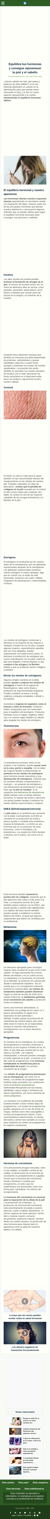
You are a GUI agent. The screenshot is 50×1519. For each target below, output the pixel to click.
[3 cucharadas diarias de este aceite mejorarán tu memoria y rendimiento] (16, 1460)
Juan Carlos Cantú (35, 76)
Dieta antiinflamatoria (34, 1489)
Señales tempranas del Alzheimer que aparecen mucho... (31, 1431)
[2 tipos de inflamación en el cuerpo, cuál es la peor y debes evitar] (16, 1441)
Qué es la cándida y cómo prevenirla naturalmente (30, 1451)
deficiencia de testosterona (31, 792)
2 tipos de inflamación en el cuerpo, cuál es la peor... (32, 1440)
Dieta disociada (13, 1489)
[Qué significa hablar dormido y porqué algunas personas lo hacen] (16, 1470)
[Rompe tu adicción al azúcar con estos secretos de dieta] (16, 1421)
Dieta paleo (23, 1483)
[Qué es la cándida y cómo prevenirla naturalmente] (16, 1451)
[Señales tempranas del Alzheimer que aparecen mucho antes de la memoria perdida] (16, 1431)
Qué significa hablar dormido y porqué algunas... (30, 1469)
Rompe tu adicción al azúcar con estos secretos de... (31, 1420)
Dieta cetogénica (40, 1483)
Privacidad (27, 1515)
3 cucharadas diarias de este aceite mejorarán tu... (31, 1460)
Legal (13, 1515)
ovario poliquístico (12, 1096)
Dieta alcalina (8, 1483)
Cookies (19, 1515)
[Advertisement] (25, 34)
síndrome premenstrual (23, 1085)
